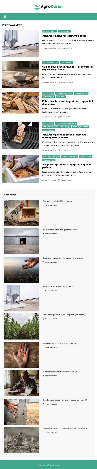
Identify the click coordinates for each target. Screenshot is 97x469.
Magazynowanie (49, 31)
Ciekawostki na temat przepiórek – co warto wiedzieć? (65, 428)
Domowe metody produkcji (66, 123)
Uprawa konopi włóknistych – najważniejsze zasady (64, 315)
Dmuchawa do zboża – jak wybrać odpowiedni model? (65, 400)
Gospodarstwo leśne (64, 93)
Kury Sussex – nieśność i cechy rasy (57, 201)
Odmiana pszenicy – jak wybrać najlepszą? (60, 343)
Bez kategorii (48, 93)
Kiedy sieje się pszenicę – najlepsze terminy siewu (63, 258)
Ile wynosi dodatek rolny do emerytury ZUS (60, 372)
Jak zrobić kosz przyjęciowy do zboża (64, 35)
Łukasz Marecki (50, 48)
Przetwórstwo (64, 31)
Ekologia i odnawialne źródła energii (56, 127)
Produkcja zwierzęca (51, 157)
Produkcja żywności (50, 62)
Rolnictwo (61, 97)
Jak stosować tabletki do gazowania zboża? (61, 230)
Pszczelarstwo (48, 160)
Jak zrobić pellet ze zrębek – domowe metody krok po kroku (64, 136)
